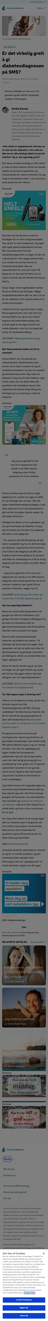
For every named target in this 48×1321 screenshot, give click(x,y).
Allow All (24, 1315)
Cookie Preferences (24, 1300)
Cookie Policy (29, 1293)
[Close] (44, 1253)
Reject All (24, 1308)
